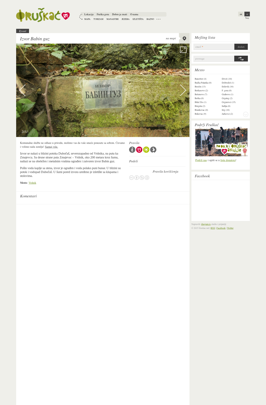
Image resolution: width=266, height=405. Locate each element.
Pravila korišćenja (139, 177)
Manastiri (113, 19)
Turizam (98, 19)
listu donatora (227, 160)
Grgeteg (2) (227, 98)
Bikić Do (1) (200, 102)
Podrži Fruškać (207, 124)
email (199, 46)
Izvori (22, 31)
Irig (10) (226, 109)
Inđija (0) (226, 105)
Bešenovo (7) (201, 94)
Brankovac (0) (201, 109)
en (241, 14)
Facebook (202, 175)
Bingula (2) (200, 105)
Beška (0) (199, 98)
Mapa (87, 19)
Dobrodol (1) (228, 82)
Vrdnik (32, 182)
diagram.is (206, 224)
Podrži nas (201, 160)
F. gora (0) (227, 90)
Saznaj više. (51, 146)
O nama (134, 14)
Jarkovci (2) (227, 113)
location (184, 38)
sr (247, 14)
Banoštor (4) (200, 78)
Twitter (230, 227)
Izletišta (138, 19)
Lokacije (89, 14)
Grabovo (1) (227, 94)
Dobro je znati (119, 14)
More (246, 114)
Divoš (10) (227, 78)
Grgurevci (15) (229, 102)
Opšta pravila (132, 150)
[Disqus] (103, 255)
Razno (150, 19)
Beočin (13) (200, 86)
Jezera (125, 19)
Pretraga (199, 58)
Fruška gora (103, 14)
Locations (158, 19)
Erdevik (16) (227, 86)
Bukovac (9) (200, 113)
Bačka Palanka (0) (203, 82)
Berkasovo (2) (201, 90)
